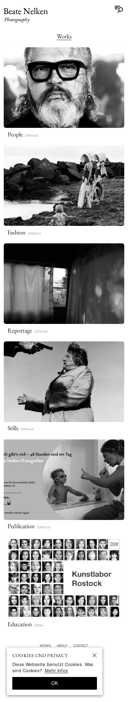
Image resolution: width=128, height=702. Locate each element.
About (62, 645)
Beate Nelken (25, 15)
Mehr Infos (56, 670)
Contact (80, 645)
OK (54, 683)
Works (64, 36)
